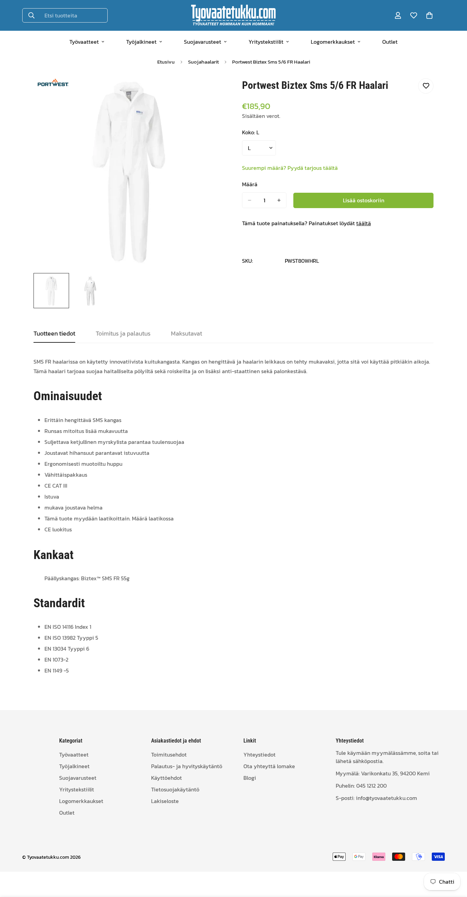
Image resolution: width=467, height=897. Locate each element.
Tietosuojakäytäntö (175, 789)
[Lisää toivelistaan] (425, 86)
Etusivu (166, 62)
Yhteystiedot (259, 754)
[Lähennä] (210, 91)
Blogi (249, 778)
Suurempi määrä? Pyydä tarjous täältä (290, 168)
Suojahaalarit (203, 62)
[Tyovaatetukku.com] (233, 15)
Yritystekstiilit (266, 42)
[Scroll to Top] (454, 860)
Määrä (249, 184)
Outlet (390, 42)
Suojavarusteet (202, 42)
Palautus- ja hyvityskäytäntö (186, 766)
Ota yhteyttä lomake (269, 766)
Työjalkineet (141, 42)
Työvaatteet (84, 42)
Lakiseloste (165, 801)
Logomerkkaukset (333, 42)
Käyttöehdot (166, 778)
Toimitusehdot (169, 754)
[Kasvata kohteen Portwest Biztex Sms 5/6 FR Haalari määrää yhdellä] (279, 200)
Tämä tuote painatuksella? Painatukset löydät (306, 223)
